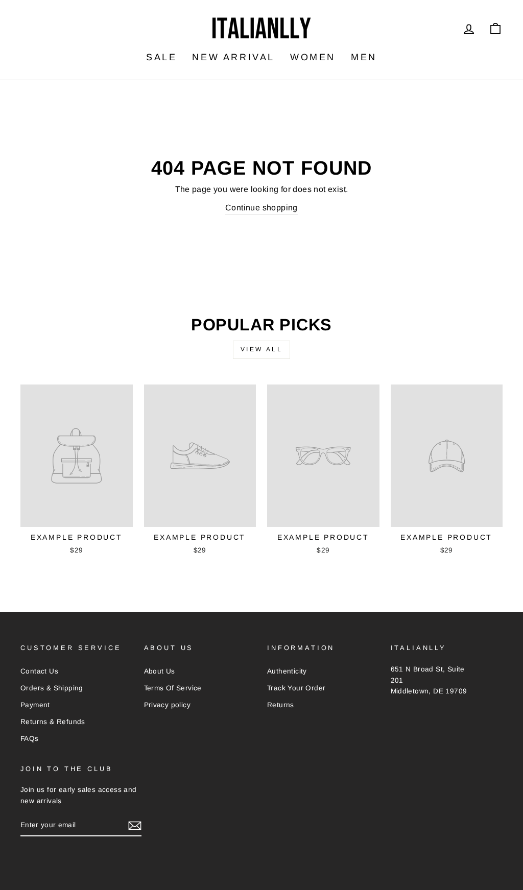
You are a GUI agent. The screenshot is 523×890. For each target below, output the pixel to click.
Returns (280, 705)
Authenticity (287, 671)
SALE (161, 57)
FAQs (29, 738)
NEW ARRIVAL (233, 57)
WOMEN (313, 57)
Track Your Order (296, 688)
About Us (159, 671)
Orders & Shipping (51, 688)
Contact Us (39, 671)
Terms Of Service (173, 688)
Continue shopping (261, 207)
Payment (35, 705)
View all (262, 349)
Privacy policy (167, 705)
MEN (364, 57)
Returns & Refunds (52, 722)
